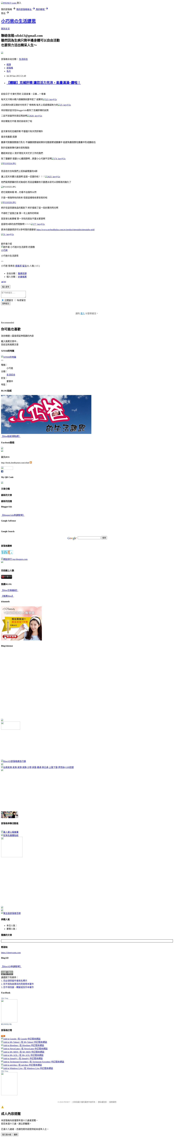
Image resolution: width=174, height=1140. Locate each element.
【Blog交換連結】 (9, 590)
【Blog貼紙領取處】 (11, 436)
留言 (24, 266)
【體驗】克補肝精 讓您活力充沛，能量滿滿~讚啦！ (44, 82)
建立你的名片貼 (6, 1024)
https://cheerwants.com (11, 952)
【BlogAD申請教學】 (11, 966)
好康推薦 (22, 277)
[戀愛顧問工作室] (2, 910)
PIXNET (67, 1102)
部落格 (10, 68)
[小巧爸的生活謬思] (2, 451)
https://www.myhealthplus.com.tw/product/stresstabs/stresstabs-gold (65, 229)
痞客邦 (18, 266)
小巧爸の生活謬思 (18, 21)
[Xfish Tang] (2, 448)
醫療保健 (22, 273)
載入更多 (5, 287)
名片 (9, 71)
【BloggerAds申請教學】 (13, 515)
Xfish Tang (4, 998)
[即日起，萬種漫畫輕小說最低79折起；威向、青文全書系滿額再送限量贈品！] (9, 817)
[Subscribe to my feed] (31, 463)
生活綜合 (23, 59)
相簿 (9, 64)
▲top (3, 281)
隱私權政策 (102, 1102)
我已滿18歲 (6, 1135)
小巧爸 (4, 250)
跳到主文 (5, 29)
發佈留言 (5, 303)
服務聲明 (112, 1102)
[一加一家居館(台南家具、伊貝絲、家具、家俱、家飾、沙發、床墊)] (37, 767)
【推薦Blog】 (7, 596)
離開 (15, 1135)
